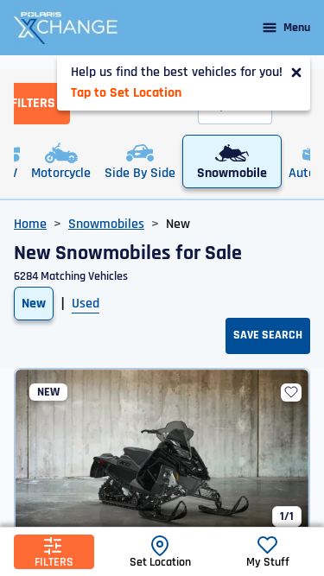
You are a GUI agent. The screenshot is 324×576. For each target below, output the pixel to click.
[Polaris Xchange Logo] (66, 27)
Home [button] (30, 224)
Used (85, 303)
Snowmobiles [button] (106, 224)
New (34, 303)
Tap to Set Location (126, 93)
